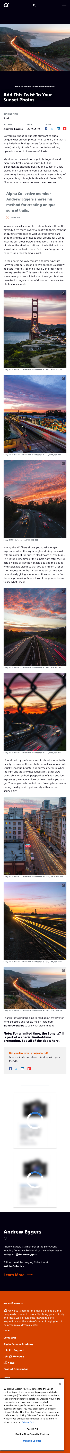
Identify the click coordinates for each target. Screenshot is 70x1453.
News (10, 1362)
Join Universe (14, 1356)
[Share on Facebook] (46, 128)
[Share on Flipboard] (64, 128)
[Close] (60, 1383)
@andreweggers (14, 1025)
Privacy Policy (29, 1421)
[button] (63, 5)
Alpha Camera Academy (18, 1343)
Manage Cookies (32, 1440)
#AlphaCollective (14, 1266)
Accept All (32, 1428)
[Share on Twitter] (52, 128)
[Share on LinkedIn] (58, 128)
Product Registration (16, 1368)
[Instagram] (6, 1239)
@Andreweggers (26, 1254)
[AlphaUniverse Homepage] (6, 5)
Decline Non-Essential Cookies (32, 1434)
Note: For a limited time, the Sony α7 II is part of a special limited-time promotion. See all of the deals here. (34, 1037)
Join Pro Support (14, 1350)
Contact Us (10, 1337)
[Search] (34, 5)
